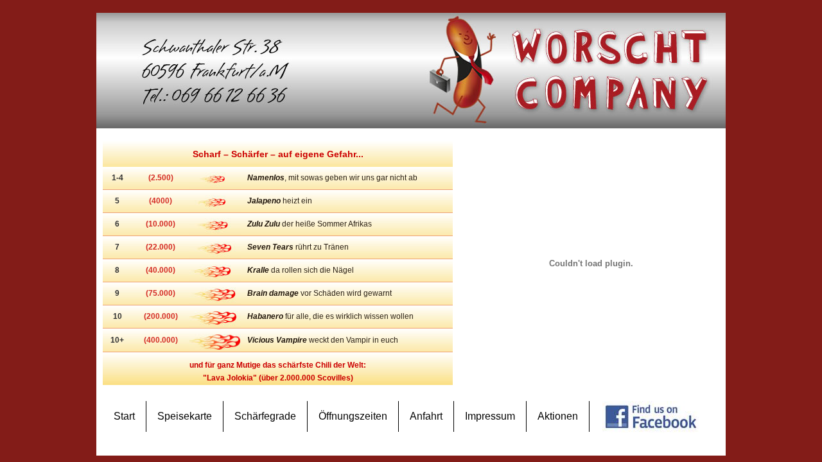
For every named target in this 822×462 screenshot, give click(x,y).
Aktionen (558, 416)
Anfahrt (426, 416)
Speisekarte (184, 416)
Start (124, 416)
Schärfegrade (265, 416)
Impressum (490, 416)
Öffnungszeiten (353, 416)
